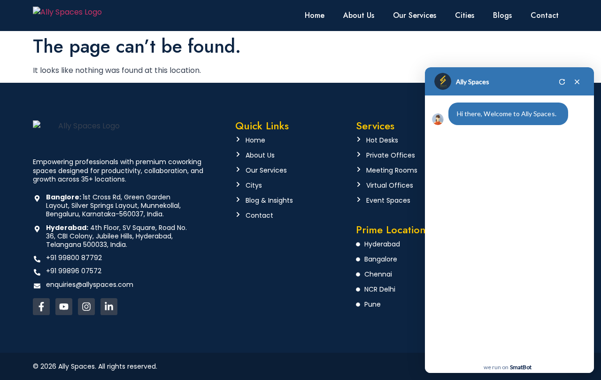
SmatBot (521, 367)
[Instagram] (86, 306)
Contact (545, 15)
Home (314, 15)
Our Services (414, 15)
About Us (358, 15)
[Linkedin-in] (108, 306)
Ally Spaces (472, 82)
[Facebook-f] (41, 306)
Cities (464, 15)
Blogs (502, 15)
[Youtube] (63, 306)
